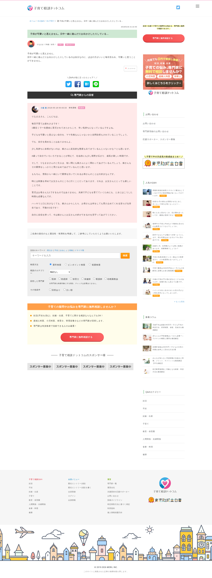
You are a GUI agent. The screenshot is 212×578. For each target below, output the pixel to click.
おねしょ (63, 250)
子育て (146, 424)
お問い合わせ (149, 123)
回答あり (56, 290)
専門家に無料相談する (81, 337)
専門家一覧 (112, 484)
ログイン (72, 496)
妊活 (145, 401)
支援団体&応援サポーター (118, 492)
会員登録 (72, 492)
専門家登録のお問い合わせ (156, 131)
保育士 (76, 279)
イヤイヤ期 (79, 250)
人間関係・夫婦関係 (152, 439)
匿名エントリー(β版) (77, 484)
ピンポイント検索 (76, 265)
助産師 (64, 279)
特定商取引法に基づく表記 (118, 504)
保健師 (87, 279)
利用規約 (111, 508)
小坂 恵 (44, 108)
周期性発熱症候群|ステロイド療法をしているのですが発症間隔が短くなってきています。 (168, 192)
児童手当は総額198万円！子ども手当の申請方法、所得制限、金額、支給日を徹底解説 (168, 327)
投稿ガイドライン (114, 500)
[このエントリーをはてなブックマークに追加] (87, 84)
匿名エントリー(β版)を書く (79, 488)
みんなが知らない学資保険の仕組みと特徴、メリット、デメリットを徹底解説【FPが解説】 (168, 360)
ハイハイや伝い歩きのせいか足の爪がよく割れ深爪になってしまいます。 (168, 292)
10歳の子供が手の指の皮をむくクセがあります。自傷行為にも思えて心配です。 (168, 281)
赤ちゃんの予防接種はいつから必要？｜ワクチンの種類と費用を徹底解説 (168, 337)
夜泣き (50, 250)
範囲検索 (96, 265)
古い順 (69, 290)
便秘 (71, 250)
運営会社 (111, 488)
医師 (54, 279)
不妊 (56, 250)
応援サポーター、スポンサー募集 (159, 139)
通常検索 (57, 265)
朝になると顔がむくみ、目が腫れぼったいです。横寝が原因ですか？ (168, 214)
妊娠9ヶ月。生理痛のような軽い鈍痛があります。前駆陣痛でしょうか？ (168, 248)
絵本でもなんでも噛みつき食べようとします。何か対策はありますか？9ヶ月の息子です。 (168, 237)
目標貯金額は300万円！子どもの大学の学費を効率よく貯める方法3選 (168, 348)
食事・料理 (148, 447)
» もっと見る (179, 301)
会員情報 (72, 500)
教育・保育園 (149, 431)
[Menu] (197, 6)
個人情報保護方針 (114, 513)
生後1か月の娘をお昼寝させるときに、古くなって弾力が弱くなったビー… (168, 204)
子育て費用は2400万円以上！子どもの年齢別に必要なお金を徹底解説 (168, 269)
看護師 (99, 279)
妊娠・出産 (148, 416)
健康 (145, 455)
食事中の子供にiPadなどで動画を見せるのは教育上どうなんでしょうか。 (168, 226)
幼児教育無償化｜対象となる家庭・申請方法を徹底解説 (168, 370)
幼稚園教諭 (112, 279)
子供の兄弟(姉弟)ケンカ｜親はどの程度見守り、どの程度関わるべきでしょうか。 (168, 259)
